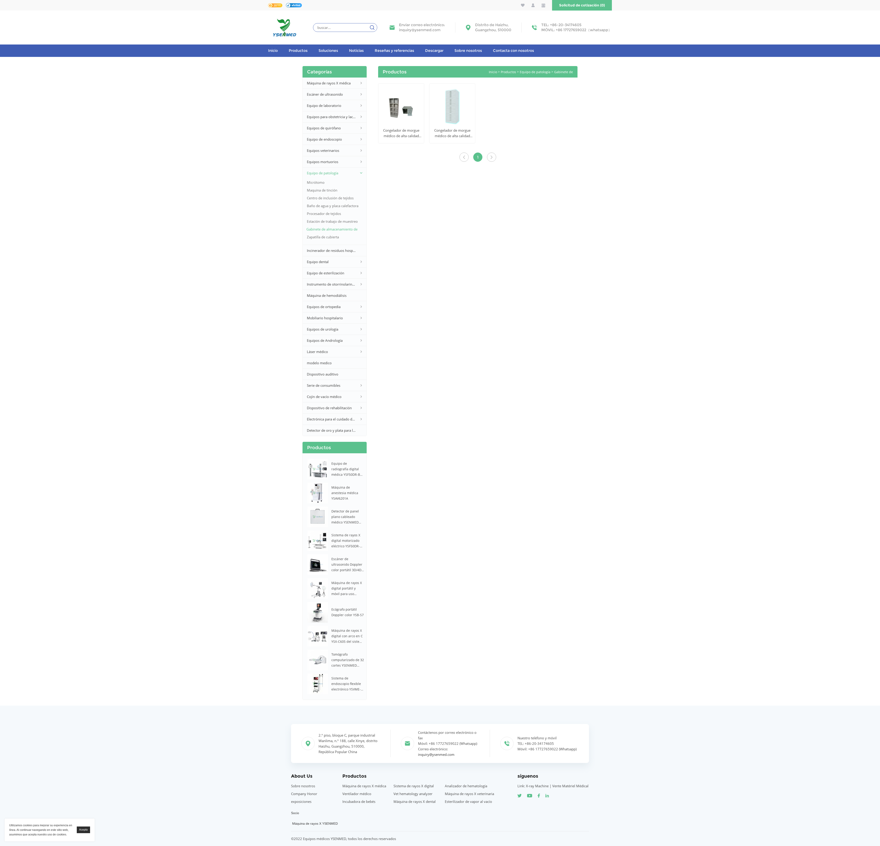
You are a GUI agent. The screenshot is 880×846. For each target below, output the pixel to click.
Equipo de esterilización (325, 273)
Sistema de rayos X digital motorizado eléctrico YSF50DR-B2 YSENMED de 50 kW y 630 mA (347, 541)
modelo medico (319, 363)
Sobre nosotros (468, 50)
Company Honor (304, 793)
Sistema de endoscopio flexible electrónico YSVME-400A (346, 684)
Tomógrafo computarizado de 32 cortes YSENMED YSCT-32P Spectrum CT (347, 660)
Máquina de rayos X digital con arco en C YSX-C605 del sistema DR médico (347, 636)
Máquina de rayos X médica (329, 83)
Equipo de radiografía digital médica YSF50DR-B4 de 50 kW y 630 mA (346, 469)
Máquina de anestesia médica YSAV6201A (344, 493)
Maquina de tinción (322, 190)
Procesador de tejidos (324, 213)
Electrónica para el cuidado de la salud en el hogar (331, 419)
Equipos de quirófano (324, 128)
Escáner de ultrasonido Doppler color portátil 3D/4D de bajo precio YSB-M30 (346, 565)
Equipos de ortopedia (324, 306)
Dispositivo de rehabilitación (329, 408)
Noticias (356, 50)
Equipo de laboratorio (324, 105)
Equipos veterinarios (323, 150)
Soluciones (328, 50)
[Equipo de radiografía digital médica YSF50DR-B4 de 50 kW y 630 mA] (317, 469)
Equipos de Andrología (325, 340)
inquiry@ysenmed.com (419, 30)
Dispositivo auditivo (322, 374)
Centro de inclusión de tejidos (330, 198)
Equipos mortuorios (322, 161)
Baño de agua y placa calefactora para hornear (332, 206)
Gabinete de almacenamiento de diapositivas (332, 230)
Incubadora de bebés (358, 801)
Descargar (434, 50)
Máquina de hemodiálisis (326, 295)
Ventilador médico (356, 793)
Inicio (273, 50)
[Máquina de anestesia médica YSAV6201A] (317, 493)
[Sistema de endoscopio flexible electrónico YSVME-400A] (317, 683)
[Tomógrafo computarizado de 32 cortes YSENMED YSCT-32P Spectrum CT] (317, 660)
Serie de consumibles (323, 385)
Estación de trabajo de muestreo (332, 221)
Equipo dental (318, 261)
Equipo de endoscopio (324, 139)
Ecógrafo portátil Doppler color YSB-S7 (347, 612)
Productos (298, 50)
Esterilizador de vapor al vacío (468, 801)
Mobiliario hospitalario (325, 318)
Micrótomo (315, 182)
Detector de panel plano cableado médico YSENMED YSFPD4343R (345, 517)
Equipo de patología (322, 173)
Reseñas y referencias (394, 50)
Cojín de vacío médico (324, 396)
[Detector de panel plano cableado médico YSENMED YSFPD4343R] (317, 516)
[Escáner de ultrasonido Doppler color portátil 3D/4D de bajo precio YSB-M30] (317, 564)
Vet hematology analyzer (412, 793)
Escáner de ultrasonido (325, 94)
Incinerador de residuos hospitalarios (331, 250)
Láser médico (317, 351)
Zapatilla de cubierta (323, 237)
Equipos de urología (322, 329)
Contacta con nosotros (513, 50)
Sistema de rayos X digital (413, 786)
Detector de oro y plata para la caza (331, 430)
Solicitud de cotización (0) (582, 5)
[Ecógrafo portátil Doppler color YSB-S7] (317, 612)
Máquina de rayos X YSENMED (315, 823)
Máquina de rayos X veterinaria (469, 793)
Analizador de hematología (466, 786)
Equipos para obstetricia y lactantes (331, 116)
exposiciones (301, 801)
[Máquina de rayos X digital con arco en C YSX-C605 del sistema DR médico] (317, 636)
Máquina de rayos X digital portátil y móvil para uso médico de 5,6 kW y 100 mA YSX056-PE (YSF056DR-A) (346, 589)
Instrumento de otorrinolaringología (331, 284)
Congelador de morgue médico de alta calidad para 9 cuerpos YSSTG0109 (401, 133)
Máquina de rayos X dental (414, 801)
